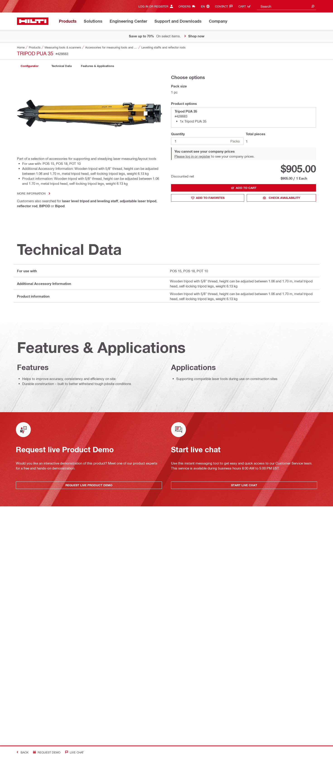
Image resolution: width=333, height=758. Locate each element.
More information (31, 193)
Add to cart (246, 188)
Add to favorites (210, 198)
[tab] (29, 66)
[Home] (32, 21)
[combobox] (286, 6)
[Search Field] (313, 6)
